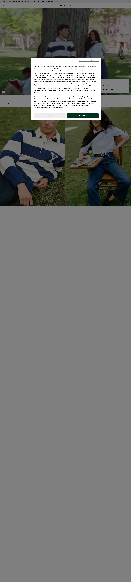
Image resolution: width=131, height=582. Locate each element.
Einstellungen (49, 116)
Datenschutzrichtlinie (41, 107)
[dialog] (66, 89)
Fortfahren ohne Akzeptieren (89, 61)
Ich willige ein (82, 115)
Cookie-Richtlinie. (58, 107)
